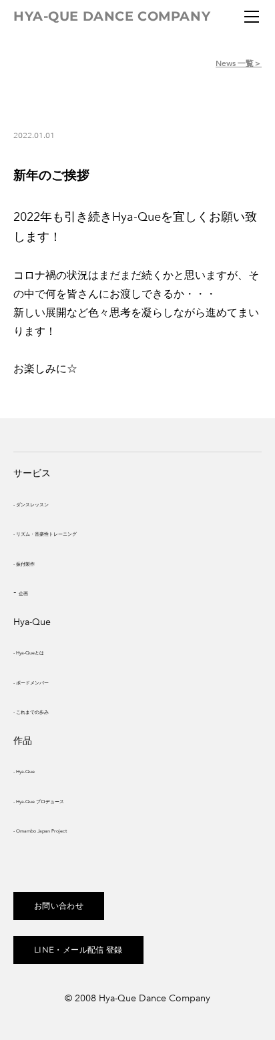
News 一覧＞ (239, 63)
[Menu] (251, 16)
